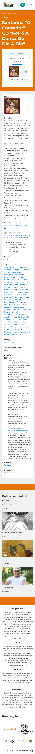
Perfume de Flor (7, 505)
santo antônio (19, 324)
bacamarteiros (19, 275)
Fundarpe (7, 465)
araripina (7, 272)
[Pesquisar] (28, 5)
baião (6, 277)
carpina (16, 290)
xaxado (14, 334)
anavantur (25, 270)
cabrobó (7, 287)
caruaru (25, 290)
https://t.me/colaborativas (17, 665)
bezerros (15, 280)
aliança (16, 270)
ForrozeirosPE (13, 358)
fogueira (18, 299)
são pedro (13, 327)
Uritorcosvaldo (7, 560)
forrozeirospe (22, 302)
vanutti (6, 334)
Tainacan (19, 750)
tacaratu (9, 329)
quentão (26, 317)
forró (25, 299)
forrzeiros (7, 304)
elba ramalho (18, 297)
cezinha (17, 295)
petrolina (7, 317)
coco (25, 295)
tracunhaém (23, 332)
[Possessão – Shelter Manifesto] (17, 521)
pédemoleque (20, 314)
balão (13, 277)
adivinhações (9, 267)
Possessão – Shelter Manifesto (12, 532)
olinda (16, 309)
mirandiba (7, 309)
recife (14, 319)
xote (21, 334)
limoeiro (17, 304)
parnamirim (8, 314)
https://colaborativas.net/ (17, 707)
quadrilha (16, 317)
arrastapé (7, 275)
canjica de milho (19, 287)
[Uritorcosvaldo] (17, 548)
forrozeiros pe (9, 302)
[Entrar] (32, 5)
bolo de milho (19, 282)
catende (9, 295)
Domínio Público (10, 342)
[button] (29, 58)
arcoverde (17, 272)
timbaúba (18, 329)
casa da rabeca (23, 292)
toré (15, 332)
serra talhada (25, 327)
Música (6, 259)
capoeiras (7, 290)
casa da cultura (9, 292)
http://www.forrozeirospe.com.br (16, 235)
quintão (7, 319)
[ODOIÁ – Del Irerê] (17, 576)
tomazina (7, 332)
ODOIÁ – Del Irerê (8, 587)
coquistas (7, 297)
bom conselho (20, 285)
